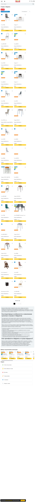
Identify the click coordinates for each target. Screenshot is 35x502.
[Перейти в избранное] (30, 1)
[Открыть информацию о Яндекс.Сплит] (4, 28)
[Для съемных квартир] (1, 14)
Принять (23, 500)
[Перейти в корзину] (32, 1)
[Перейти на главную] (17, 1)
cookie (6, 500)
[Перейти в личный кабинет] (34, 1)
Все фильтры (6, 11)
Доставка (6, 372)
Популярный (3, 39)
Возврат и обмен (7, 383)
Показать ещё (17, 300)
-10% (15, 206)
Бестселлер (3, 20)
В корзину (7, 30)
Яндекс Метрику (10, 500)
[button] (5, 1)
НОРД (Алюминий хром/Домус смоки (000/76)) (20, 354)
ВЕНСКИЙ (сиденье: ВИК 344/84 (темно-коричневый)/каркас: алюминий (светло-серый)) (28, 354)
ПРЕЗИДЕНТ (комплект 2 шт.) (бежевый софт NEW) (11, 354)
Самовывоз (6, 379)
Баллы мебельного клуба (8, 368)
